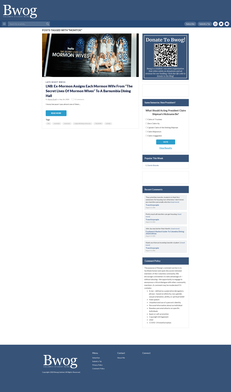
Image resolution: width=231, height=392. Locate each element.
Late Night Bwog (56, 82)
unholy (108, 123)
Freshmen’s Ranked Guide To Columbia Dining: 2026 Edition (165, 232)
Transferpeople (152, 205)
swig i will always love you (82, 123)
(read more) (175, 202)
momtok (57, 123)
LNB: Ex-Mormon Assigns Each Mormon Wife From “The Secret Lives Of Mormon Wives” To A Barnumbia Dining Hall (89, 91)
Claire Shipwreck (154, 131)
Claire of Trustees (154, 119)
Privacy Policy (97, 365)
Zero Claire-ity (153, 123)
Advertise (96, 358)
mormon (67, 123)
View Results (165, 148)
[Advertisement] (165, 90)
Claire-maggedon (154, 135)
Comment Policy (98, 369)
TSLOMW (98, 123)
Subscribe (190, 24)
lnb (48, 123)
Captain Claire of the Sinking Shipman (162, 127)
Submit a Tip (204, 24)
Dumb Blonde (153, 165)
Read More (56, 113)
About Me (121, 358)
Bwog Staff (52, 99)
